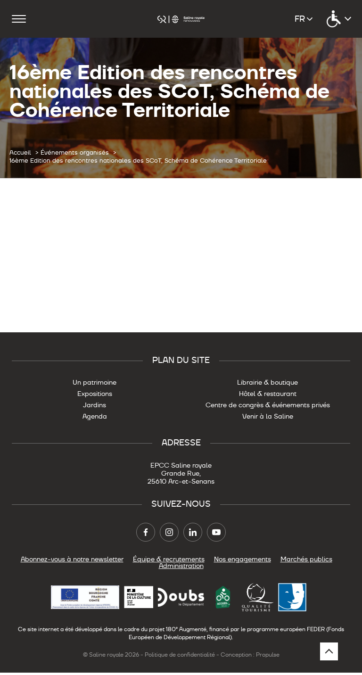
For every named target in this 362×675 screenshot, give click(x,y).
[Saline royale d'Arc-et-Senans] (181, 18)
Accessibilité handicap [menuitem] (338, 18)
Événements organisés (75, 152)
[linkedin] (192, 532)
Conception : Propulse (250, 655)
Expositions (94, 393)
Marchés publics (306, 559)
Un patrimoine (94, 382)
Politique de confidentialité (180, 655)
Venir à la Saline (267, 416)
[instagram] (169, 532)
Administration (181, 565)
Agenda (94, 416)
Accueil (20, 152)
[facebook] (145, 532)
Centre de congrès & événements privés (268, 405)
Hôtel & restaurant (267, 393)
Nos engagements (242, 559)
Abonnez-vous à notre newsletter (72, 559)
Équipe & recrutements (169, 559)
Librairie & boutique (267, 382)
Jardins (94, 405)
